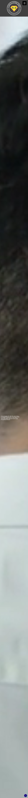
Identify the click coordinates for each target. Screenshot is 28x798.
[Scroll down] (25, 795)
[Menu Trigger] (24, 3)
